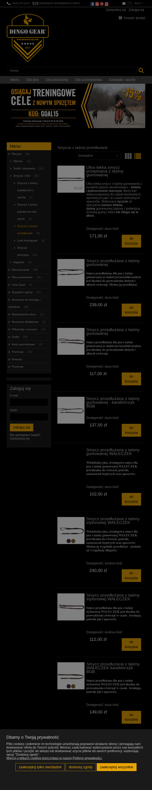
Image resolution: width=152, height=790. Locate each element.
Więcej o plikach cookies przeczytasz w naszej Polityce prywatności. (54, 758)
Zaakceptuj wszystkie (116, 767)
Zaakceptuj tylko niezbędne (40, 767)
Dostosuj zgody (81, 767)
